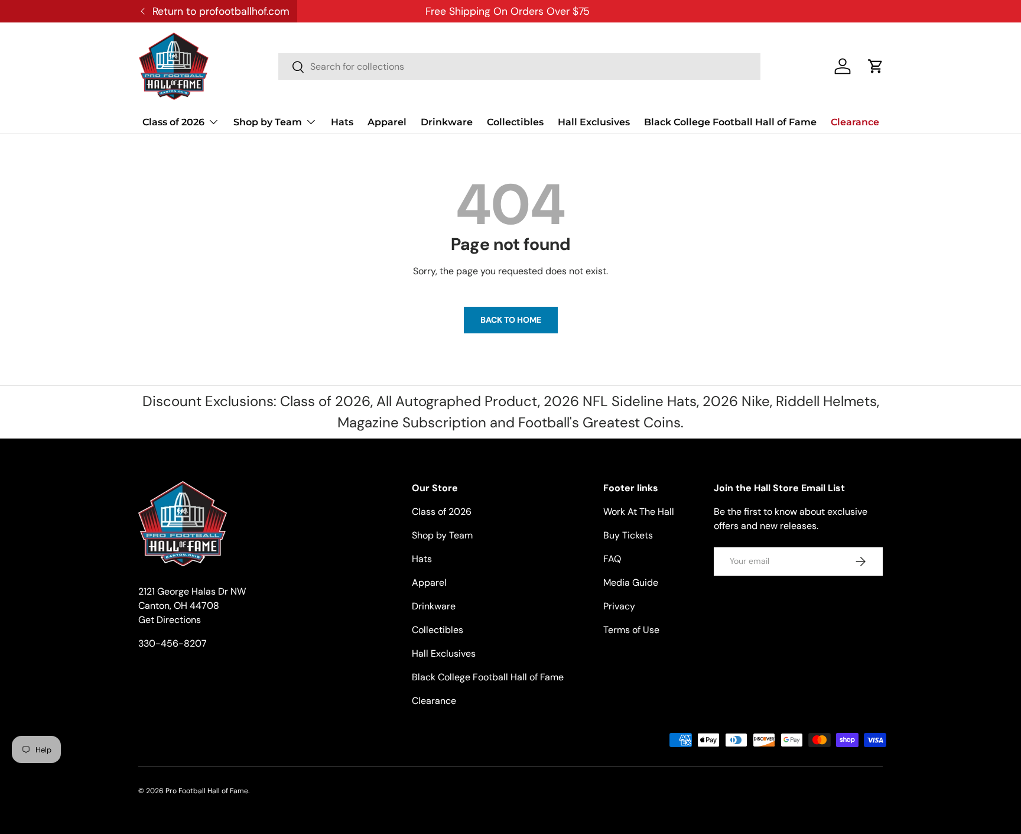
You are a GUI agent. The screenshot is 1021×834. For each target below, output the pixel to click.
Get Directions (169, 620)
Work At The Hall (638, 511)
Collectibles (515, 122)
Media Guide (630, 582)
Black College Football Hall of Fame (730, 122)
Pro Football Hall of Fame (206, 791)
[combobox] (519, 66)
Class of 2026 (173, 122)
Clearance (855, 122)
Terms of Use (631, 630)
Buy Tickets (628, 535)
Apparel (387, 122)
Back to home (510, 319)
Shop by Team (267, 122)
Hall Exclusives (594, 122)
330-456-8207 (172, 643)
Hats (342, 122)
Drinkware (447, 122)
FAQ (612, 559)
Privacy (619, 606)
